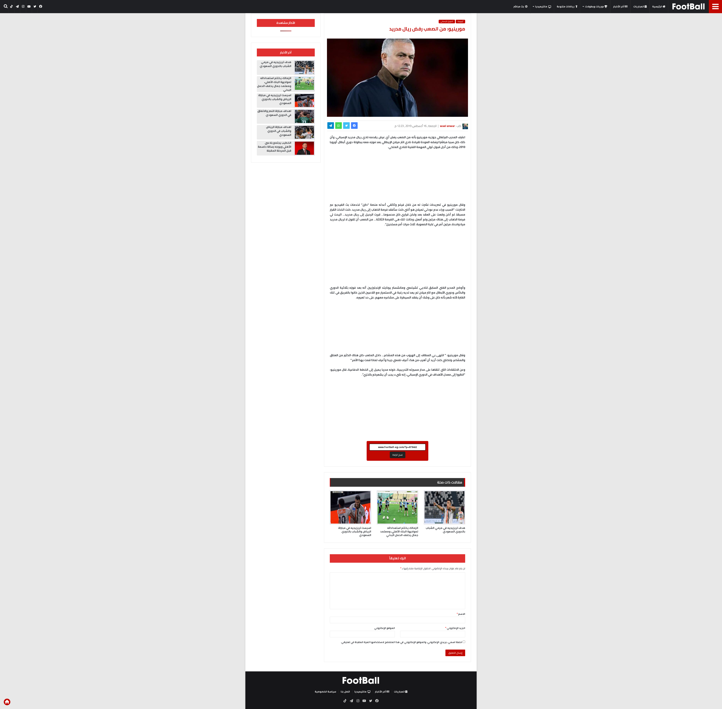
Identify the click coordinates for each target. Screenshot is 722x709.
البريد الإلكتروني (455, 628)
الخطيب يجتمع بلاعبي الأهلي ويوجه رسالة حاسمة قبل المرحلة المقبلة (274, 146)
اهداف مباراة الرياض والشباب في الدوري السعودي (278, 130)
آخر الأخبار (619, 6)
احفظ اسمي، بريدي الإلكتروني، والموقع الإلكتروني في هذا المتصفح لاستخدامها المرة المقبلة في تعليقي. (401, 642)
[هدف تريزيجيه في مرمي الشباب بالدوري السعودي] (444, 507)
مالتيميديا (541, 6)
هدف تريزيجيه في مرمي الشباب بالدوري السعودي (445, 529)
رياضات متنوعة (565, 6)
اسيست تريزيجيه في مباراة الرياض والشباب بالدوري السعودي (354, 531)
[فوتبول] (688, 6)
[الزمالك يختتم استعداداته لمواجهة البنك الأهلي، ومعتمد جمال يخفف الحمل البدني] (397, 507)
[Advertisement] (397, 258)
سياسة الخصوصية (325, 691)
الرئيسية (657, 6)
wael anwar (447, 126)
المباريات (639, 6)
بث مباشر (518, 6)
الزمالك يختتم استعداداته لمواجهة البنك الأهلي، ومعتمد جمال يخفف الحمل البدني (399, 531)
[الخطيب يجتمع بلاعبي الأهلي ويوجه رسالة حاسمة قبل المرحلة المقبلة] (304, 148)
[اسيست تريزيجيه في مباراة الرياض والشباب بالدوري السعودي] (350, 507)
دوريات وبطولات (594, 6)
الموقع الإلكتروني (384, 628)
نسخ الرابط (398, 454)
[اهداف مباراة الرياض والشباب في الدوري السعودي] (304, 132)
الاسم (461, 614)
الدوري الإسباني (447, 21)
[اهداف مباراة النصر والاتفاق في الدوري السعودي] (304, 116)
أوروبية (460, 21)
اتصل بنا (345, 691)
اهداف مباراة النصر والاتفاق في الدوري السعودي (274, 113)
